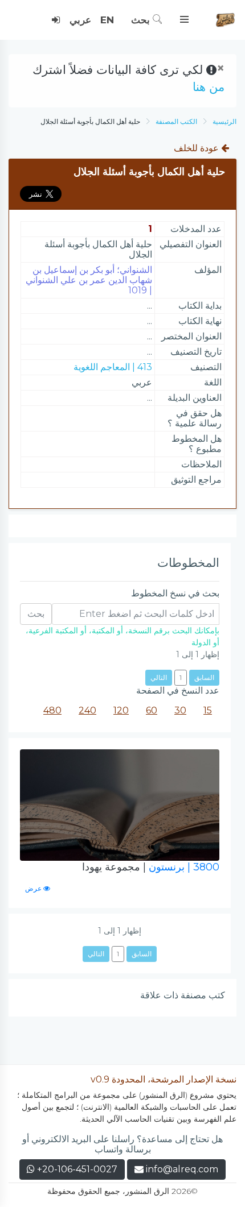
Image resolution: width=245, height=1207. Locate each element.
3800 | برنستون (150, 867)
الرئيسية (224, 121)
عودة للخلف (197, 148)
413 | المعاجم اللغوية (113, 367)
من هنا (208, 87)
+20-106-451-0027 (76, 1169)
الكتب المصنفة (176, 121)
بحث (142, 20)
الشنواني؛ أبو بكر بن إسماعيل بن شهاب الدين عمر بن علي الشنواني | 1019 (89, 280)
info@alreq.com (182, 1169)
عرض (34, 888)
